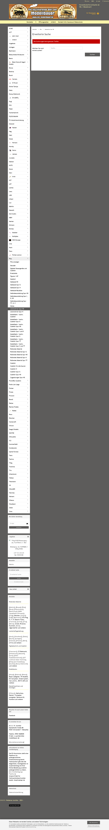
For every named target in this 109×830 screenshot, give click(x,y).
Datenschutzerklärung (31, 827)
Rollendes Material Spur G (18, 352)
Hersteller (30, 22)
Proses (11, 392)
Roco (10, 414)
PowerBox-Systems (15, 381)
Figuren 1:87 (14, 276)
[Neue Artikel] (28, 589)
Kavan (11, 169)
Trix (10, 470)
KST (10, 180)
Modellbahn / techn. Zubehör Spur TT (16, 340)
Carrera (14, 79)
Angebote (12, 43)
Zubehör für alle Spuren (18, 366)
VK (10, 485)
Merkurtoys (13, 611)
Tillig (10, 463)
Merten (11, 221)
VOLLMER (12, 489)
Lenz (10, 191)
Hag (10, 131)
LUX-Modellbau (19, 662)
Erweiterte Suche (18, 582)
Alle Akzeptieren (93, 822)
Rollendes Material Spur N (18, 357)
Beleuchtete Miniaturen (16, 55)
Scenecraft (12, 422)
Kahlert (11, 162)
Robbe (14, 411)
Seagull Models (13, 429)
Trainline (12, 467)
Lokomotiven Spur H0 (17, 309)
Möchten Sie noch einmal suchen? (38, 49)
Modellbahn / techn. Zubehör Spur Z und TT (17, 345)
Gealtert (13, 279)
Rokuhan (12, 418)
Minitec (11, 229)
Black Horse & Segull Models (17, 63)
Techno (11, 459)
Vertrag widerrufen (15, 805)
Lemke (11, 188)
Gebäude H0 (14, 282)
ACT (10, 32)
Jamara (14, 154)
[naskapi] (43, 11)
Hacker (14, 128)
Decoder (13, 265)
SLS (10, 440)
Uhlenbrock (12, 474)
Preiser (11, 388)
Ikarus (14, 150)
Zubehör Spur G (15, 372)
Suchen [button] (87, 1)
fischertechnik (13, 113)
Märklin (11, 206)
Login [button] (98, 1)
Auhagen (12, 47)
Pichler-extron (17, 255)
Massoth (11, 210)
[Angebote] (28, 537)
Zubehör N (13, 369)
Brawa (11, 68)
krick (13, 176)
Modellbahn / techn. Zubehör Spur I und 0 (17, 330)
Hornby (11, 146)
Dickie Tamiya (13, 86)
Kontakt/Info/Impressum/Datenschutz (70, 22)
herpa (11, 139)
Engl (10, 101)
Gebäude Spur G (15, 285)
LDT (10, 184)
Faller (11, 109)
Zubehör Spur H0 (15, 375)
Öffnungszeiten (44, 22)
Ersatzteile (13, 273)
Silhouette (12, 437)
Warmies (12, 493)
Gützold (11, 124)
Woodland (12, 504)
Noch (10, 247)
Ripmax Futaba (13, 407)
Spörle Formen (13, 452)
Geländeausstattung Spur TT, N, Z (18, 302)
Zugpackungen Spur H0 (17, 377)
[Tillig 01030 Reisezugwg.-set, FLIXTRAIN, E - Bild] (19, 542)
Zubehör (13, 363)
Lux (10, 203)
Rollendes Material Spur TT (18, 360)
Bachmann (12, 51)
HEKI (11, 643)
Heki (10, 135)
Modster (14, 232)
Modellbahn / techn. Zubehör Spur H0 (16, 325)
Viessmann (12, 481)
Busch (11, 75)
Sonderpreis (13, 448)
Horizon (14, 143)
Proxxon (11, 396)
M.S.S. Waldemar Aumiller (9, 800)
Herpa (11, 674)
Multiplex (15, 236)
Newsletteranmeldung (17, 742)
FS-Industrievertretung (16, 120)
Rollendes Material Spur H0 (18, 355)
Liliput (11, 199)
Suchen (92, 54)
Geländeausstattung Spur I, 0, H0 (19, 297)
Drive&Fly (15, 98)
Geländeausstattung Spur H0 (19, 293)
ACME (11, 28)
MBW (10, 218)
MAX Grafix (12, 214)
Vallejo (11, 478)
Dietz (10, 90)
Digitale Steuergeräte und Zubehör (18, 269)
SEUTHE (11, 433)
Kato (18, 626)
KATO (11, 165)
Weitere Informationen (93, 826)
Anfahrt (53, 22)
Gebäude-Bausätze (16, 290)
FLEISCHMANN (13, 116)
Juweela (11, 158)
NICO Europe (16, 240)
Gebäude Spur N (15, 288)
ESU (10, 105)
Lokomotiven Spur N (16, 312)
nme (10, 244)
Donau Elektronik (14, 94)
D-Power (15, 83)
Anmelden (18, 527)
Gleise (12, 306)
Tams (10, 455)
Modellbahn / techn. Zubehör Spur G (16, 320)
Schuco (11, 426)
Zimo (10, 511)
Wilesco (11, 500)
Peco (10, 251)
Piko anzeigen (14, 262)
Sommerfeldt (13, 444)
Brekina (11, 71)
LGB (10, 195)
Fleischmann (19, 609)
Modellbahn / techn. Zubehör (16, 316)
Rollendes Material (16, 349)
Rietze (11, 403)
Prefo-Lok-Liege (14, 384)
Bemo (11, 58)
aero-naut (15, 36)
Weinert (11, 496)
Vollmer (12, 641)
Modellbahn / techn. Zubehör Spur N (16, 335)
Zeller (11, 508)
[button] (92, 1)
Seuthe (12, 664)
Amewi (14, 40)
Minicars (11, 225)
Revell (11, 399)
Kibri (10, 173)
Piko (10, 259)
